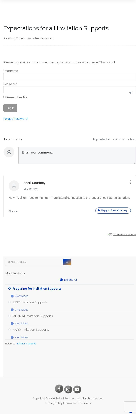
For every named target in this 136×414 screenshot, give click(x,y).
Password (10, 84)
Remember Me (16, 97)
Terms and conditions (77, 403)
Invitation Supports (26, 343)
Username (10, 71)
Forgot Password (15, 118)
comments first (124, 139)
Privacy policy (53, 403)
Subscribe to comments (124, 234)
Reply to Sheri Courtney (114, 210)
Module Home (15, 273)
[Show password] (130, 92)
